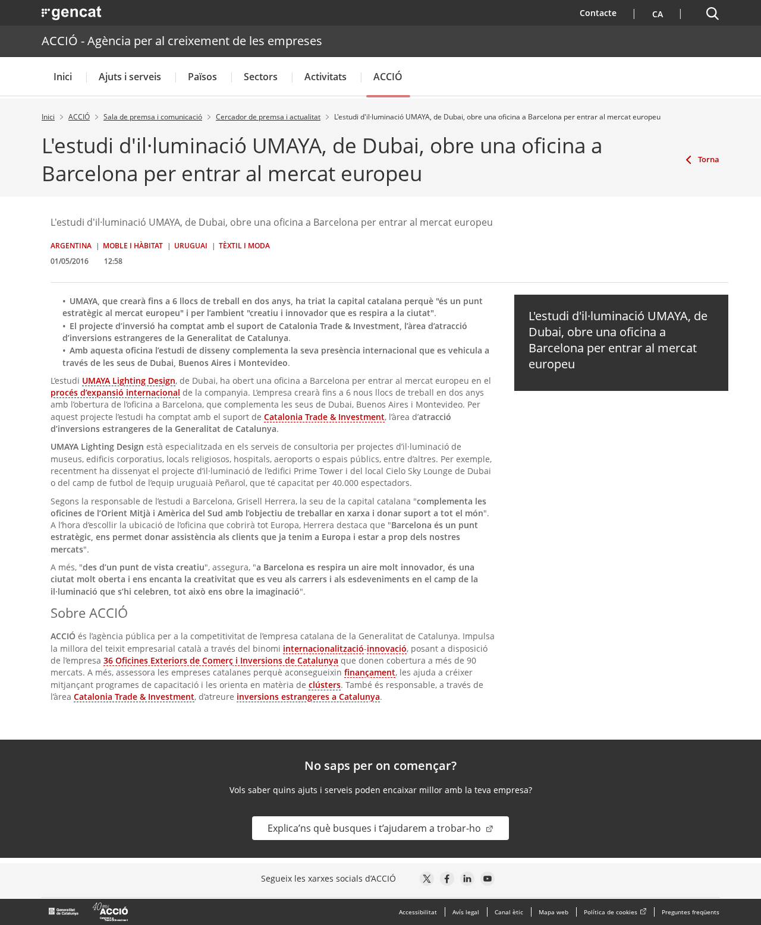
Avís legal (465, 912)
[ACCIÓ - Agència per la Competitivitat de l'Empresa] (89, 912)
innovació (387, 648)
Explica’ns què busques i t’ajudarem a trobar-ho (375, 828)
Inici (63, 76)
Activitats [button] (325, 76)
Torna (708, 159)
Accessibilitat (418, 912)
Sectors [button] (261, 76)
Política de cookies (610, 912)
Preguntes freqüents (690, 912)
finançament (369, 672)
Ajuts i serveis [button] (130, 76)
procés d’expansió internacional (115, 392)
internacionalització (323, 648)
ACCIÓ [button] (387, 76)
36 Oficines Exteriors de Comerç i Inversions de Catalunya (220, 660)
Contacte (605, 12)
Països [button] (202, 76)
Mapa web (553, 912)
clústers (325, 684)
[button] (656, 13)
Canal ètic (509, 912)
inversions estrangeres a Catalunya (308, 696)
